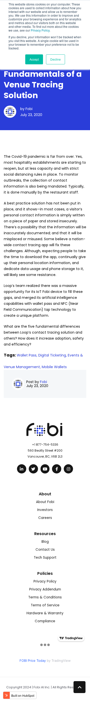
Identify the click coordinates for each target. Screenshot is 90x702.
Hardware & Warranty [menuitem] (45, 613)
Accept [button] (34, 59)
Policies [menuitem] (45, 573)
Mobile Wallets (54, 366)
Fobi (29, 108)
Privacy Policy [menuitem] (45, 581)
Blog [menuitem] (45, 541)
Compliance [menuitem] (45, 621)
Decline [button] (55, 59)
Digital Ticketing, (53, 355)
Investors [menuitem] (45, 509)
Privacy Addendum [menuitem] (45, 589)
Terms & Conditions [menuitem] (45, 597)
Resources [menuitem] (45, 534)
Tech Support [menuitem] (45, 557)
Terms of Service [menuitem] (45, 605)
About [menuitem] (45, 494)
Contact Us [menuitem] (45, 549)
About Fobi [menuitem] (45, 502)
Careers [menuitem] (45, 517)
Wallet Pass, (27, 355)
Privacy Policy (40, 30)
